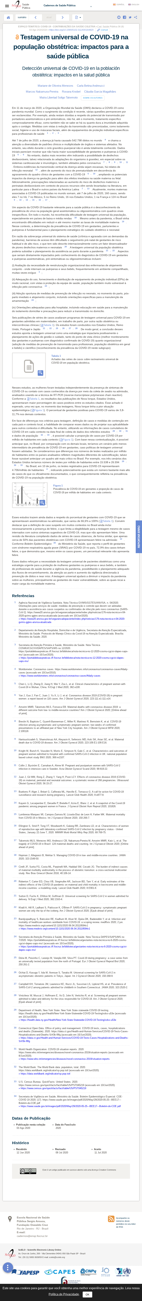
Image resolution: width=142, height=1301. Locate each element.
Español (120, 5)
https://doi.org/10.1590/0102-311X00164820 (71, 30)
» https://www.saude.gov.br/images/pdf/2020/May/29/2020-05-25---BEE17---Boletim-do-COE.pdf (70, 1106)
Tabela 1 (48, 324)
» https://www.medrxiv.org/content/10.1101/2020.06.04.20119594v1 (54, 928)
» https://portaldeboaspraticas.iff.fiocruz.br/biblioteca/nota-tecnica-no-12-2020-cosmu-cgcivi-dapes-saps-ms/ (71, 659)
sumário (22, 17)
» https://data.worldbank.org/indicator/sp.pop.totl (44, 1073)
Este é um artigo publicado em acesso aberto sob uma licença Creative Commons (79, 1170)
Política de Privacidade (64, 1294)
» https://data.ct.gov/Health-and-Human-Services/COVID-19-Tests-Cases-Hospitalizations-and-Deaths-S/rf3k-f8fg (73, 1039)
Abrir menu (8, 6)
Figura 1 (39, 410)
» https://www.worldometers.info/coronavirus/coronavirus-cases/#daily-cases (59, 675)
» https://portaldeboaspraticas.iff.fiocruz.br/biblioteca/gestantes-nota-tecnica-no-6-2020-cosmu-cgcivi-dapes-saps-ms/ (73, 948)
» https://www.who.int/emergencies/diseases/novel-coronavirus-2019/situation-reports (64, 1059)
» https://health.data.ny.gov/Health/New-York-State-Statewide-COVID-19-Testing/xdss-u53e (67, 1020)
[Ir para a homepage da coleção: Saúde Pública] (16, 5)
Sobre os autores (92, 98)
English (135, 5)
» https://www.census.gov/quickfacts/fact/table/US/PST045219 (52, 1088)
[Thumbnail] (30, 495)
